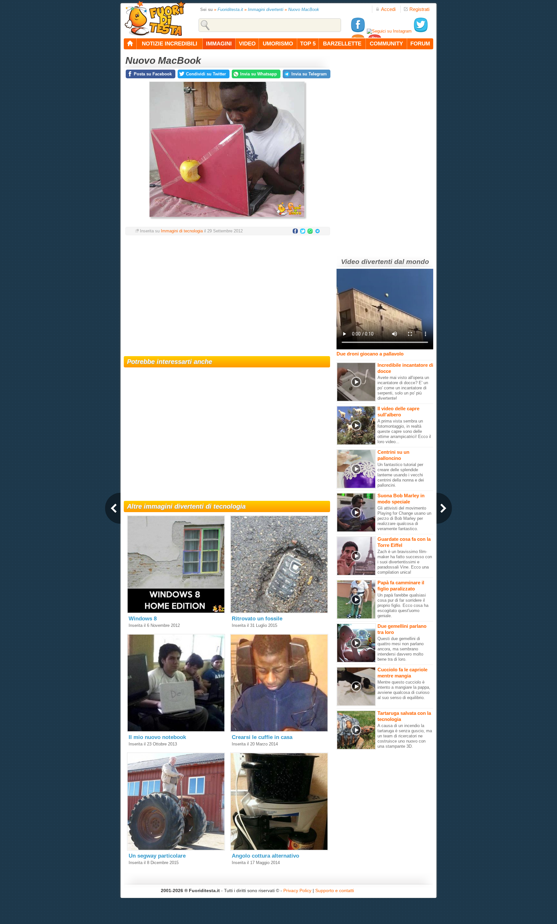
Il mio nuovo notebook (157, 737)
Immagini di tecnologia (182, 231)
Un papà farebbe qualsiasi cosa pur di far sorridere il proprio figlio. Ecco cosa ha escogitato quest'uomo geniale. (402, 605)
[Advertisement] (227, 292)
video (247, 44)
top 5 (308, 44)
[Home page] (130, 43)
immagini (219, 44)
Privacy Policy (297, 890)
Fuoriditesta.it (230, 9)
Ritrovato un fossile (257, 619)
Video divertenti (366, 261)
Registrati (419, 9)
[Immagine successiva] (444, 508)
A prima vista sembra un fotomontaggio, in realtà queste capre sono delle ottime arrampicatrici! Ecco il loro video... (404, 431)
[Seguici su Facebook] (358, 31)
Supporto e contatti (334, 890)
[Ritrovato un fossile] (279, 611)
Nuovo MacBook (303, 9)
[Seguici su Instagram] (389, 31)
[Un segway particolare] (176, 849)
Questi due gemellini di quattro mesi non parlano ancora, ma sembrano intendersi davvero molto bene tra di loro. (400, 649)
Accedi (388, 9)
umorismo (278, 44)
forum (420, 44)
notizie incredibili (169, 44)
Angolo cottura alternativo (265, 856)
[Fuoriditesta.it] (155, 18)
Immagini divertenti (265, 9)
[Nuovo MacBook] (227, 219)
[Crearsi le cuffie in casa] (279, 730)
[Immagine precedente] (113, 508)
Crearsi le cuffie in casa (262, 737)
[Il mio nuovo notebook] (176, 730)
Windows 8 (143, 619)
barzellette (342, 44)
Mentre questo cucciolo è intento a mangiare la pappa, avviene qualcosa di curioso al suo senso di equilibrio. (403, 690)
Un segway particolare (157, 856)
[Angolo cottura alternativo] (279, 849)
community (386, 44)
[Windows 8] (176, 611)
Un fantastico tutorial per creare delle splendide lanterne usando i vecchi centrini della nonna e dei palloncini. (400, 475)
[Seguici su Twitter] (420, 31)
